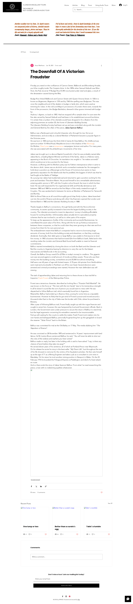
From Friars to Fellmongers (75, 35)
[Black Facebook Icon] (63, 596)
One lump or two (30, 526)
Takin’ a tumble (93, 526)
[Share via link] (46, 486)
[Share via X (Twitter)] (36, 486)
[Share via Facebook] (31, 486)
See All (110, 503)
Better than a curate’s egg (65, 527)
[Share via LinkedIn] (41, 486)
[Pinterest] (70, 596)
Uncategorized (34, 52)
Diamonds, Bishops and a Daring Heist (33, 35)
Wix (79, 599)
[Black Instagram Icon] (66, 596)
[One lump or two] (35, 515)
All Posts (23, 52)
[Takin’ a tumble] (98, 515)
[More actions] (101, 65)
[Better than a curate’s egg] (66, 515)
